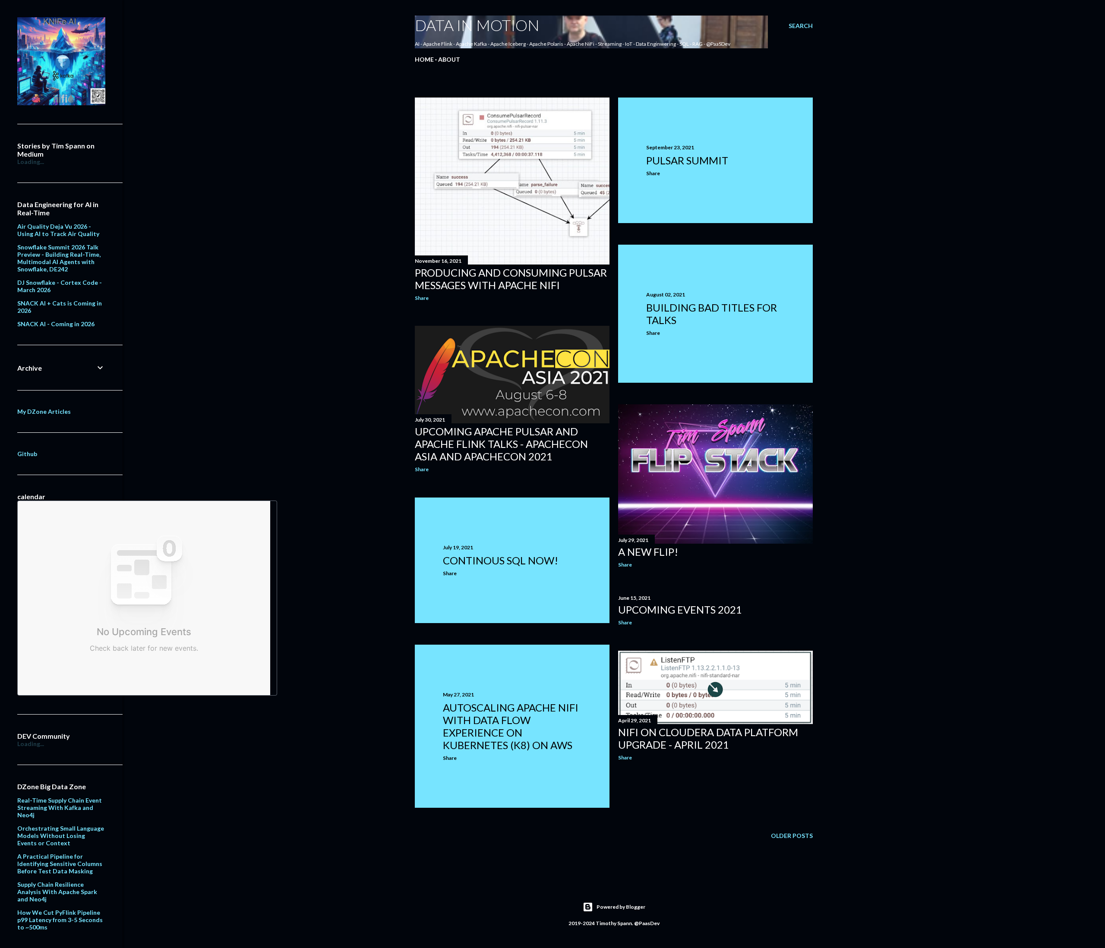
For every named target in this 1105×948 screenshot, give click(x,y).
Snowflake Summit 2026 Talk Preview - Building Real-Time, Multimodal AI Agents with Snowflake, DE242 (59, 258)
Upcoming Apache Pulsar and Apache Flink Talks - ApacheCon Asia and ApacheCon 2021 (501, 444)
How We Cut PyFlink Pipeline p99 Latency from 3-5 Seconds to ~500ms (60, 920)
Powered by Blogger (621, 907)
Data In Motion (477, 25)
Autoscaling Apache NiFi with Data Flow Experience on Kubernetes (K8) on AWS (510, 726)
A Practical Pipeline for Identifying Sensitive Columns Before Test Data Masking (59, 864)
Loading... (30, 161)
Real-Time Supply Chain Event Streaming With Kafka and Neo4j (59, 808)
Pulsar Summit (687, 160)
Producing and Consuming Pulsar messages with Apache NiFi (511, 278)
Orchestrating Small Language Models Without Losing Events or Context (60, 836)
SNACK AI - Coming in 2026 (56, 324)
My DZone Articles (44, 411)
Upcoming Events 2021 (680, 609)
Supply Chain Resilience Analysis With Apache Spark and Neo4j (57, 892)
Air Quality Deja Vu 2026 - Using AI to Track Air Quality (58, 230)
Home (424, 59)
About (449, 59)
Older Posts (792, 835)
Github (27, 453)
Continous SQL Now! (500, 560)
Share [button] (422, 298)
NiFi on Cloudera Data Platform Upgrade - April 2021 (708, 738)
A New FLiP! (648, 551)
